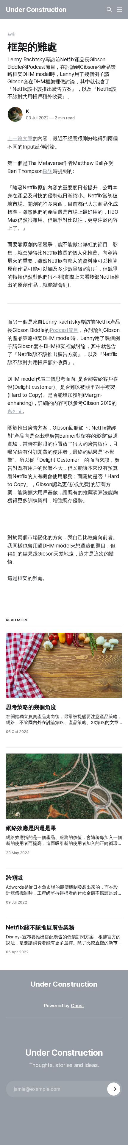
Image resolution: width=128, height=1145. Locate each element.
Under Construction (36, 9)
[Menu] (119, 9)
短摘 (11, 34)
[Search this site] (109, 9)
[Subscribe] (113, 1089)
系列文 (15, 411)
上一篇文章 (19, 138)
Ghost (77, 1005)
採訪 (48, 171)
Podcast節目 (64, 330)
